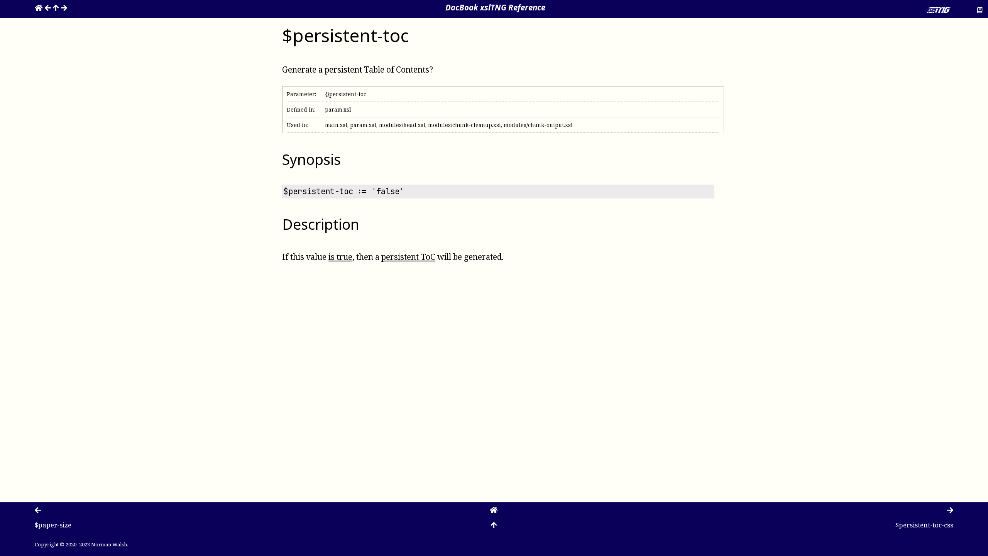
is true (340, 256)
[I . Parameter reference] (56, 7)
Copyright (47, 544)
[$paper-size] (48, 7)
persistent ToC (408, 256)
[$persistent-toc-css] (64, 7)
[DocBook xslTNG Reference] (39, 7)
